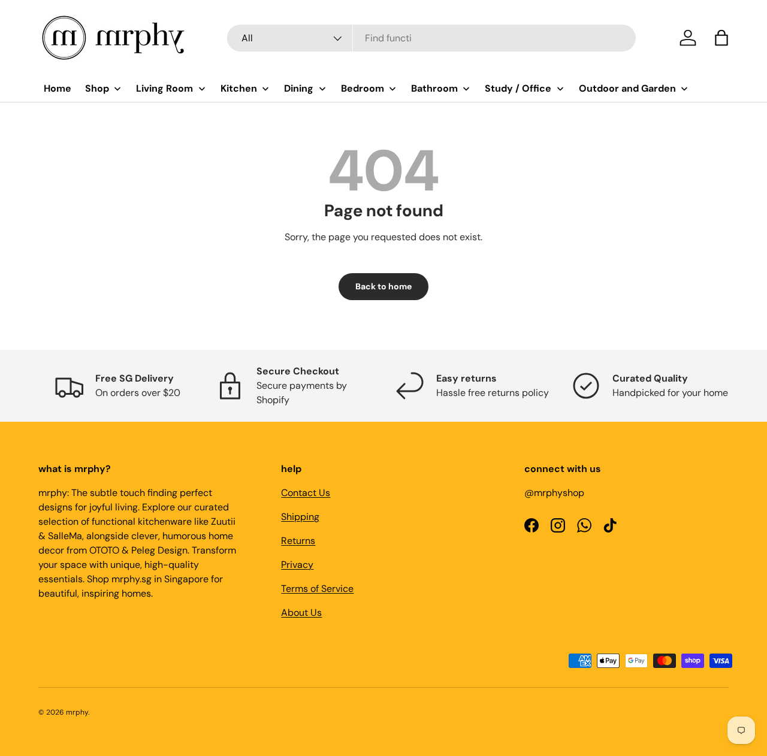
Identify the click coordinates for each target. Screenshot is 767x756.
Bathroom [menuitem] (434, 88)
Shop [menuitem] (97, 88)
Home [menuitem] (57, 88)
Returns (298, 540)
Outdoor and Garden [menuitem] (627, 88)
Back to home (383, 286)
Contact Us (305, 492)
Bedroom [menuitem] (362, 88)
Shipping (300, 516)
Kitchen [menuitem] (239, 88)
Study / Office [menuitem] (518, 88)
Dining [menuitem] (298, 88)
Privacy (297, 564)
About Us (301, 612)
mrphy (77, 712)
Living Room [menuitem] (164, 88)
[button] (721, 38)
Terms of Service (317, 588)
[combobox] (431, 38)
